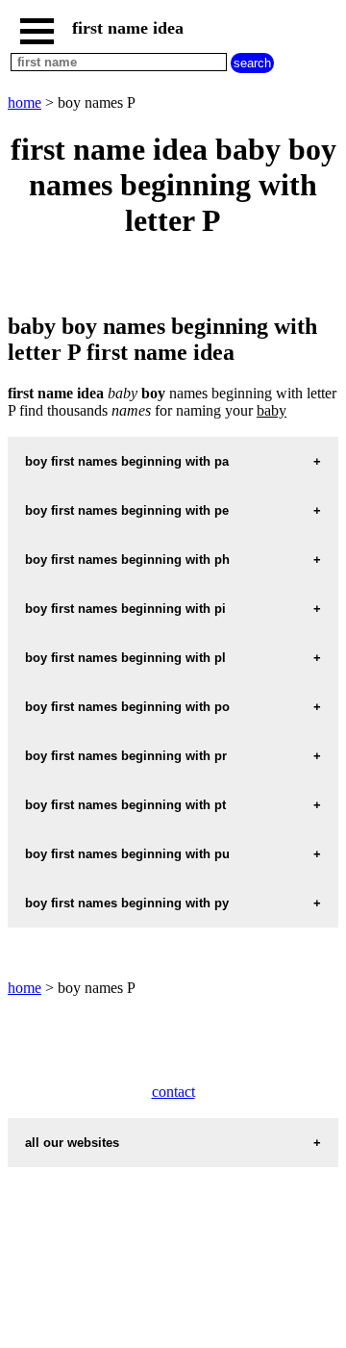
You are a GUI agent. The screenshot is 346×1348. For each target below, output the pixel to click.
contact (173, 1091)
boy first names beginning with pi (125, 608)
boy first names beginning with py (127, 903)
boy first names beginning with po (127, 706)
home (24, 102)
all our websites (72, 1142)
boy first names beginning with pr (126, 756)
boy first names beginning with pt (125, 805)
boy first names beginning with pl (125, 657)
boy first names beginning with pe (127, 510)
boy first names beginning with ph (127, 559)
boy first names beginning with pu (127, 854)
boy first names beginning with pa (127, 461)
